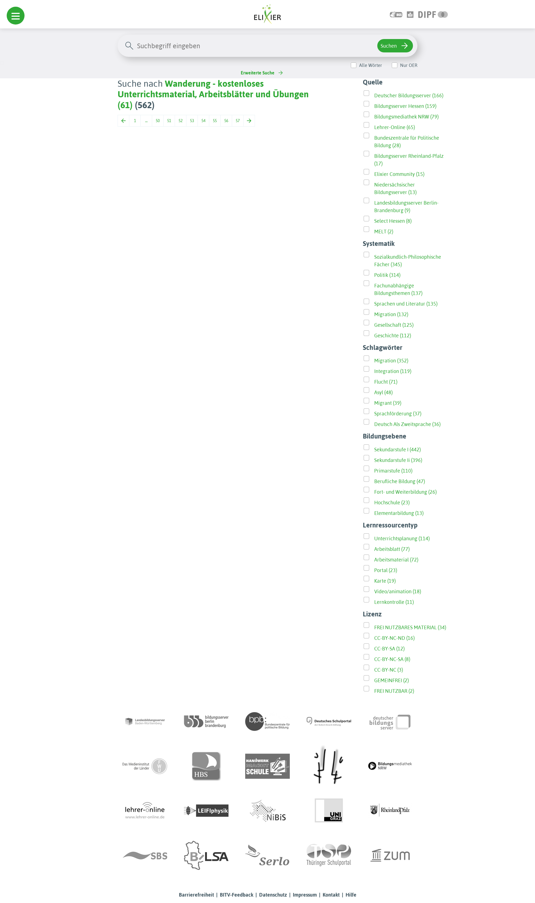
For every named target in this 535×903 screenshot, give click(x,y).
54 (203, 120)
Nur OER (408, 65)
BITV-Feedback (236, 895)
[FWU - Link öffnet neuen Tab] (145, 766)
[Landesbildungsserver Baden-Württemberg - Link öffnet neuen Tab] (145, 721)
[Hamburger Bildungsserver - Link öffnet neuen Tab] (206, 766)
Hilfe (351, 895)
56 (226, 120)
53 (192, 120)
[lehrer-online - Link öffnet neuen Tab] (145, 810)
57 (238, 120)
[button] (16, 16)
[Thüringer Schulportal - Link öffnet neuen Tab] (329, 855)
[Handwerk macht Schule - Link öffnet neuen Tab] (267, 766)
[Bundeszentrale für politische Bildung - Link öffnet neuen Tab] (267, 721)
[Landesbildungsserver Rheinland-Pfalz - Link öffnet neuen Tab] (390, 810)
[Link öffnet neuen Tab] (433, 14)
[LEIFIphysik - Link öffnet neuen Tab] (206, 810)
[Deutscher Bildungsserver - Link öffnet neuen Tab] (390, 721)
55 (215, 120)
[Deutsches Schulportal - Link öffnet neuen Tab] (329, 721)
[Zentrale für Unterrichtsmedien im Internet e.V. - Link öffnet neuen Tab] (390, 855)
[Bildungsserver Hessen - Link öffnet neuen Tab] (329, 766)
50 (158, 120)
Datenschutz (273, 895)
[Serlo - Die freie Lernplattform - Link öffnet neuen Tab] (267, 855)
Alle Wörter (370, 65)
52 (181, 120)
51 (169, 120)
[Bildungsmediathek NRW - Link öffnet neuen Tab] (390, 766)
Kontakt (331, 895)
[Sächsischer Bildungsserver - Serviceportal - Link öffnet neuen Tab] (145, 855)
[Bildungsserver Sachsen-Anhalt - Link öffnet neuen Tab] (206, 855)
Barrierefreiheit (196, 895)
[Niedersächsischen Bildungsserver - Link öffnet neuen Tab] (267, 810)
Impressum (305, 895)
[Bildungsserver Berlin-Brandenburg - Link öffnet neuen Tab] (206, 721)
